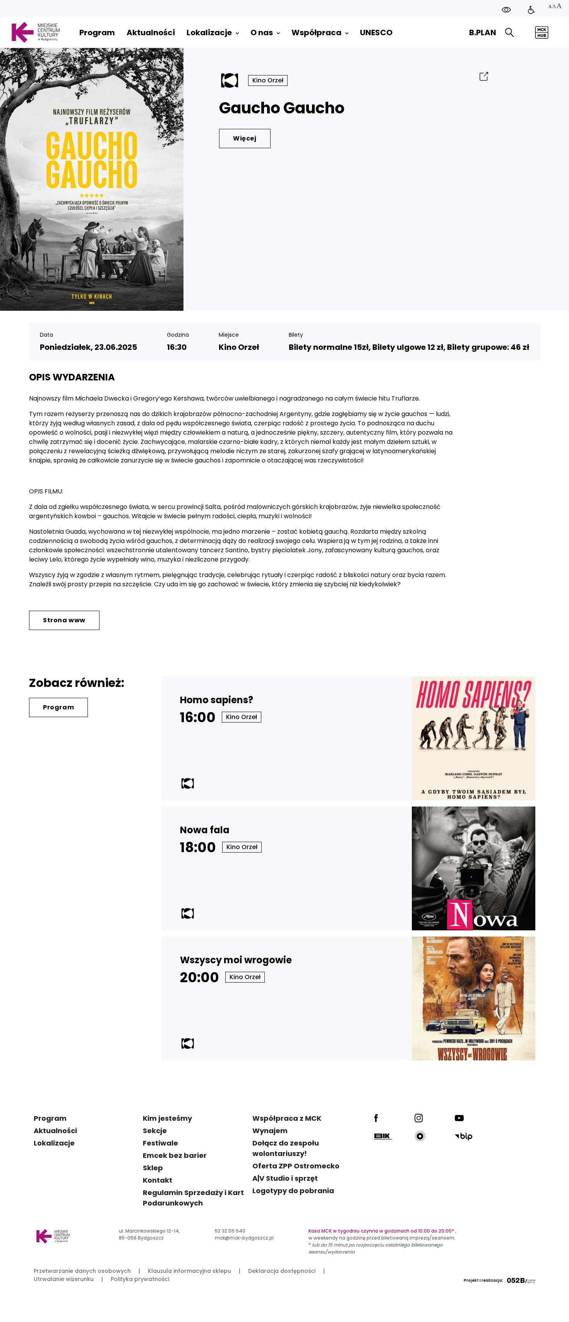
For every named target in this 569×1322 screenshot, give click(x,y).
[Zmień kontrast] (506, 10)
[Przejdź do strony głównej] (35, 32)
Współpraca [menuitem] (316, 32)
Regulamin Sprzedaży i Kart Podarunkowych (193, 1198)
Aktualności (55, 1130)
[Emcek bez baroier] (531, 10)
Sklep (153, 1168)
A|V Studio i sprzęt (285, 1178)
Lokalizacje (54, 1143)
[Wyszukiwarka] (509, 33)
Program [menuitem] (97, 32)
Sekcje (155, 1130)
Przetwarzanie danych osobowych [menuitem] (82, 1271)
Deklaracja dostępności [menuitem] (281, 1271)
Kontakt (157, 1180)
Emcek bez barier (175, 1155)
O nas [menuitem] (261, 32)
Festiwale (160, 1143)
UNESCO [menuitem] (376, 32)
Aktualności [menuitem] (151, 32)
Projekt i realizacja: (483, 1280)
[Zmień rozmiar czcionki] (554, 7)
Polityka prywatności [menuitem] (140, 1279)
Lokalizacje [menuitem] (209, 32)
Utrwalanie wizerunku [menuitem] (64, 1279)
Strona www (64, 620)
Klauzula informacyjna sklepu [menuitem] (189, 1271)
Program (58, 707)
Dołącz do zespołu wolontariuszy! (285, 1148)
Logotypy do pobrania (293, 1190)
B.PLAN (482, 32)
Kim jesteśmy (167, 1118)
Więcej (245, 138)
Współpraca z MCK (286, 1118)
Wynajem (270, 1130)
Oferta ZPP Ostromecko (295, 1166)
